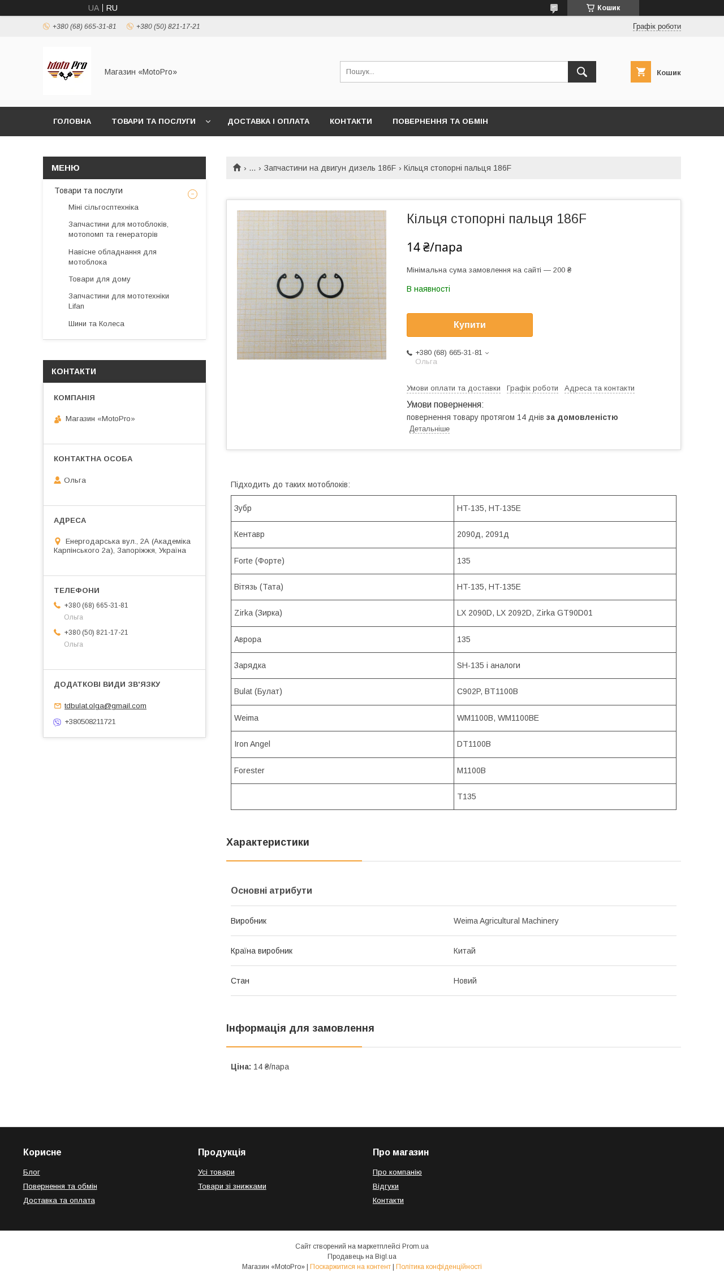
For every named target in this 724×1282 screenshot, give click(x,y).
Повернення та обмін (440, 121)
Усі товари (216, 1172)
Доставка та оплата (59, 1200)
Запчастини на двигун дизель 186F (330, 167)
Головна (72, 121)
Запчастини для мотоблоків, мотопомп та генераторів (118, 229)
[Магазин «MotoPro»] (67, 92)
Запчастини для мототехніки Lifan (118, 301)
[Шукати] (582, 72)
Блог (31, 1172)
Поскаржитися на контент (350, 1267)
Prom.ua (415, 1246)
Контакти (351, 121)
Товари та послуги (153, 121)
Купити (470, 325)
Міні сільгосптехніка (103, 207)
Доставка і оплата (268, 121)
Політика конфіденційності (439, 1267)
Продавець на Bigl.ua (362, 1257)
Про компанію (397, 1172)
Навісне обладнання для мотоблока (112, 257)
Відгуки (386, 1186)
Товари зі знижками (232, 1186)
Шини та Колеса (96, 323)
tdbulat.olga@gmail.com (105, 705)
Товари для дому (99, 279)
